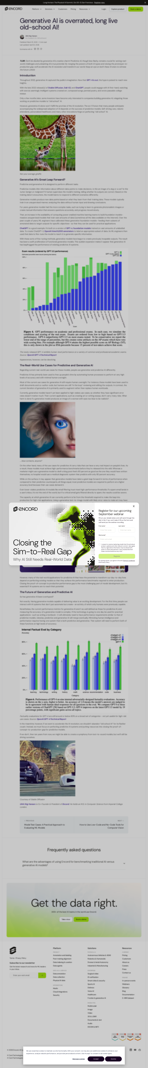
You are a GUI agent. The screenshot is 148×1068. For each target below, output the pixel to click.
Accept (96, 1059)
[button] (133, 506)
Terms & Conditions (129, 560)
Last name (122, 526)
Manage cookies (78, 1059)
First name (102, 526)
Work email (102, 535)
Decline (113, 1059)
